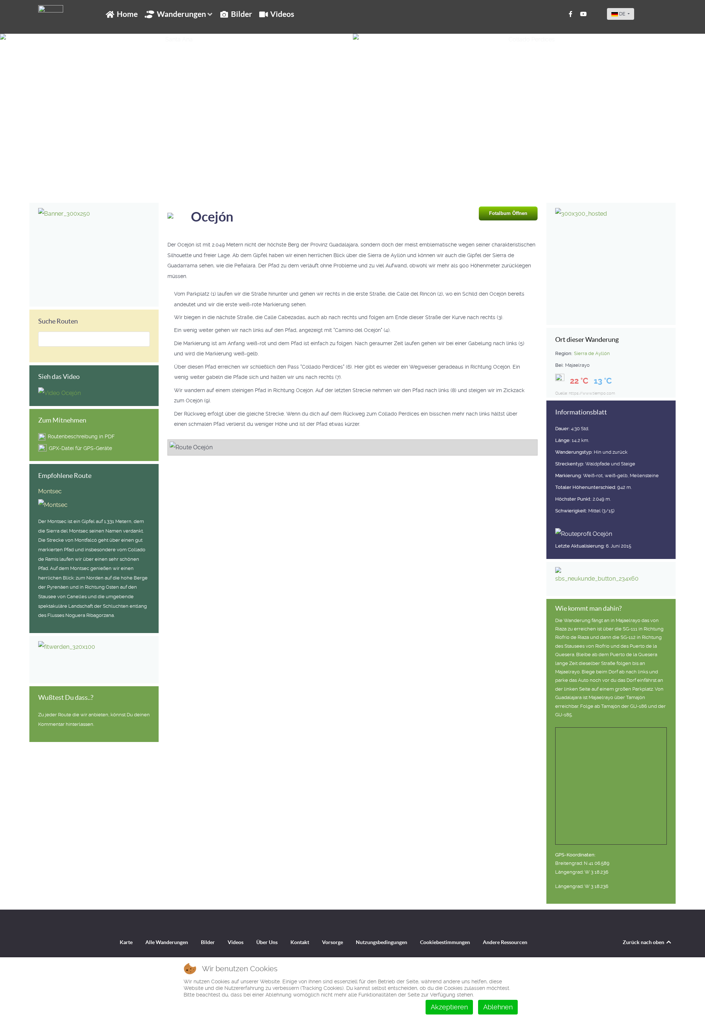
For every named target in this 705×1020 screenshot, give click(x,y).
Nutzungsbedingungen (381, 942)
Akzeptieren (449, 1007)
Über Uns (267, 942)
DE (622, 14)
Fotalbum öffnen (508, 213)
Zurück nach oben (644, 942)
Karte (126, 942)
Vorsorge (332, 942)
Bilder (208, 942)
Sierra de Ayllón (592, 353)
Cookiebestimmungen (445, 942)
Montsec (50, 491)
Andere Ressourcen (505, 942)
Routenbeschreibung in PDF (81, 436)
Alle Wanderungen (166, 942)
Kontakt (299, 942)
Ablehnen (498, 1007)
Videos (235, 942)
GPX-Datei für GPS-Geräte (80, 448)
